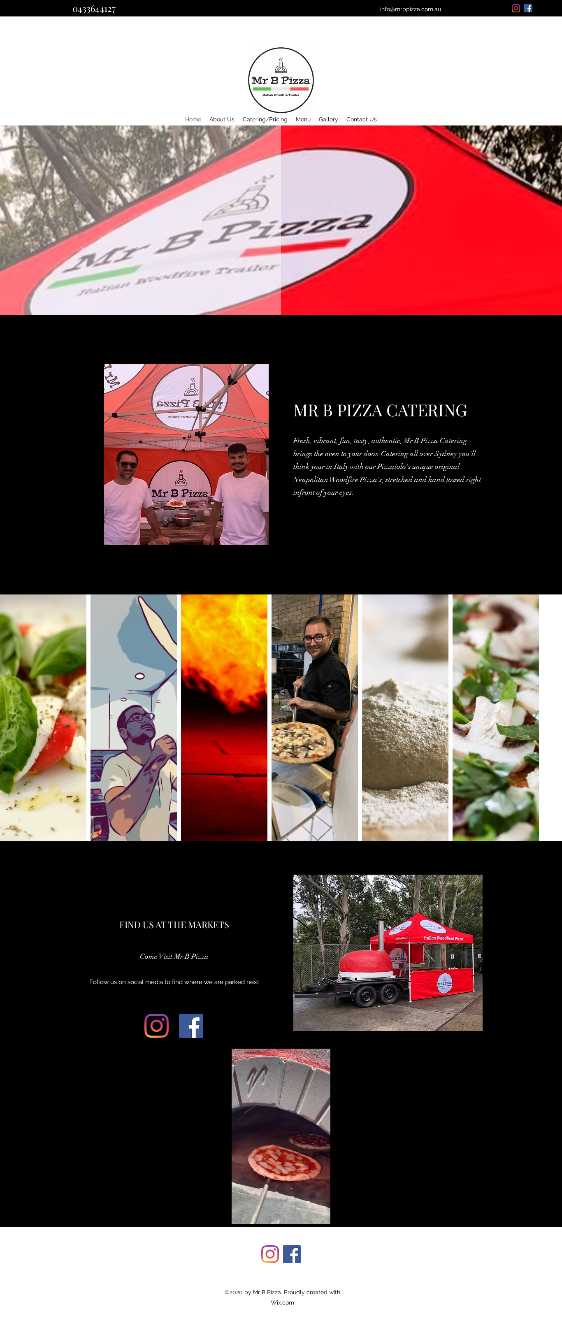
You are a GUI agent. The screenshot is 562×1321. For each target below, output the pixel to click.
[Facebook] (191, 1026)
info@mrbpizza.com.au (410, 9)
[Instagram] (156, 1026)
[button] (319, 1215)
